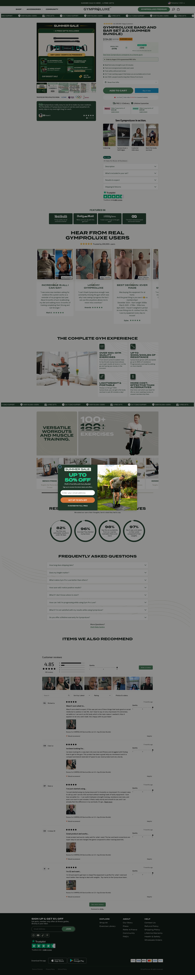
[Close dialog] (60, 467)
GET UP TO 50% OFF (77, 500)
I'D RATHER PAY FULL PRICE (78, 506)
